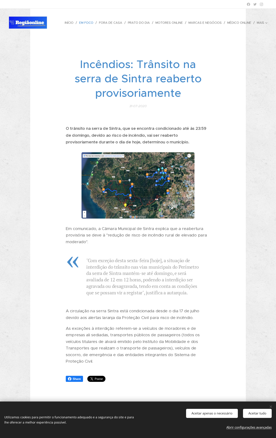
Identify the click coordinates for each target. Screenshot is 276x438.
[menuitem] (70, 22)
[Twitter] (255, 4)
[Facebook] (248, 4)
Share (77, 379)
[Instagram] (261, 4)
